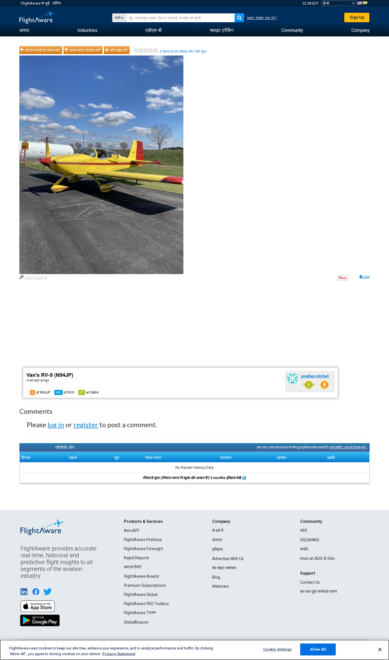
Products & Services (143, 521)
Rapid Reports (136, 558)
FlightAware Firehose (143, 539)
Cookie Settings (277, 649)
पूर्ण (45, 278)
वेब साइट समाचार (224, 568)
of (65, 392)
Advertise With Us (228, 558)
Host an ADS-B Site (317, 558)
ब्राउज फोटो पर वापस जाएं (42, 50)
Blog (216, 577)
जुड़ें (244, 478)
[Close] (380, 649)
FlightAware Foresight (143, 548)
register (85, 424)
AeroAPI (131, 530)
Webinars (220, 586)
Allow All (318, 649)
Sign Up (357, 17)
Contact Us (310, 582)
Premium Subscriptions (145, 585)
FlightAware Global (140, 594)
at (89, 392)
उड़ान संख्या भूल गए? (262, 18)
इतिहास (217, 549)
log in (56, 424)
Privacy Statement (118, 654)
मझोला (28, 278)
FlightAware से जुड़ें (35, 3)
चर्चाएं (304, 549)
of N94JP (41, 392)
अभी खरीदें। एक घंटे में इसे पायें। (348, 447)
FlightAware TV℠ (140, 612)
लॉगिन (56, 3)
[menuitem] (24, 30)
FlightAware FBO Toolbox (146, 603)
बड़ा (38, 278)
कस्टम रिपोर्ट (133, 567)
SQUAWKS (309, 540)
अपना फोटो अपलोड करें (84, 50)
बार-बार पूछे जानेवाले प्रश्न (318, 591)
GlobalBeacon (136, 622)
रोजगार (217, 540)
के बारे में (217, 530)
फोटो (303, 530)
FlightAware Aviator (141, 576)
